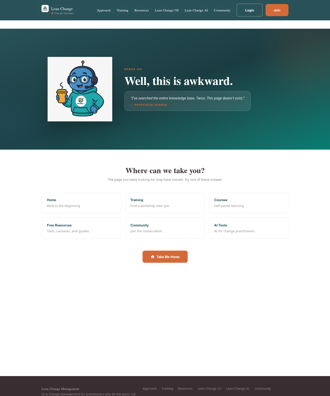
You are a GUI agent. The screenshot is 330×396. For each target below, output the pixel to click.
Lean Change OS (167, 10)
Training (122, 10)
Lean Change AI (196, 10)
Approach (104, 10)
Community (222, 10)
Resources (141, 10)
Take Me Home (168, 256)
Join (277, 10)
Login (249, 10)
